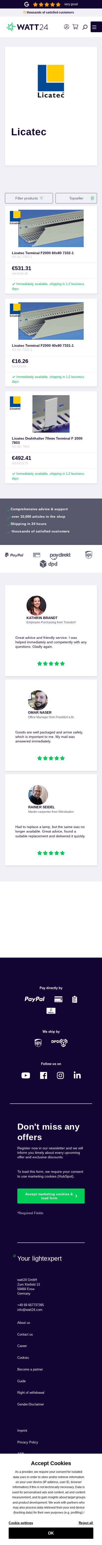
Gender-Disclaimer (30, 1404)
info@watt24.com (29, 1310)
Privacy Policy (27, 1442)
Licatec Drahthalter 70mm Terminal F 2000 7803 (47, 440)
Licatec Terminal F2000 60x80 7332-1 (43, 253)
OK (51, 1533)
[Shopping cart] (75, 26)
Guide (21, 1381)
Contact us (25, 1334)
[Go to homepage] (19, 26)
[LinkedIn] (77, 1075)
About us (23, 1323)
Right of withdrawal (30, 1392)
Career (22, 1346)
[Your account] (66, 26)
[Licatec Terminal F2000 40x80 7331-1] (51, 321)
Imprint (22, 1430)
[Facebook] (43, 1075)
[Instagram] (60, 1075)
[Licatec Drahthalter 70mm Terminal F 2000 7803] (51, 414)
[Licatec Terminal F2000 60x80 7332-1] (51, 228)
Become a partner (30, 1369)
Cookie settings (21, 1523)
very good (71, 4)
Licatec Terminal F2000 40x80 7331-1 (43, 345)
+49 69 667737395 (30, 1305)
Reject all (86, 1523)
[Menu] (96, 26)
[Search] (84, 27)
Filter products (26, 198)
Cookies (23, 1358)
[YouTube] (25, 1075)
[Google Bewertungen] (26, 4)
